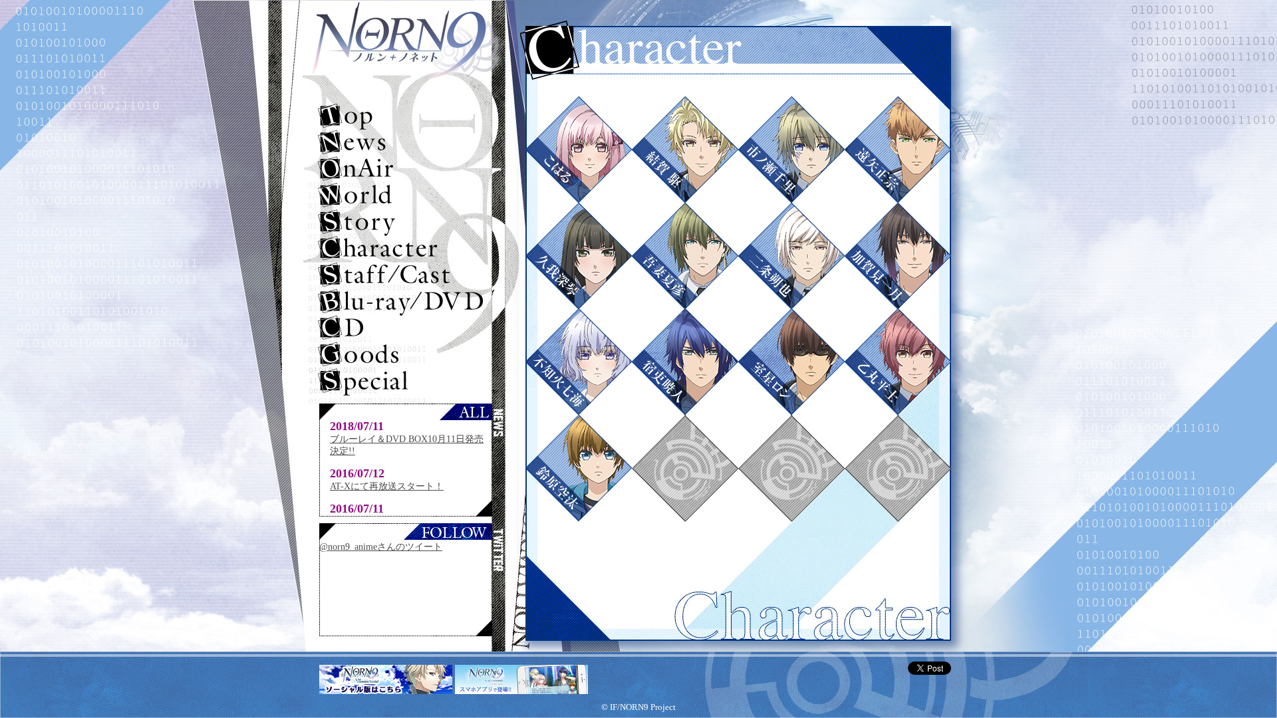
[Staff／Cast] (406, 276)
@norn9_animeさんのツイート (380, 547)
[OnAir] (406, 169)
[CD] (406, 329)
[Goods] (406, 355)
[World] (406, 196)
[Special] (406, 382)
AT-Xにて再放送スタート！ (387, 486)
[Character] (406, 249)
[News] (406, 143)
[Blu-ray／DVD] (406, 302)
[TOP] (406, 116)
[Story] (406, 222)
